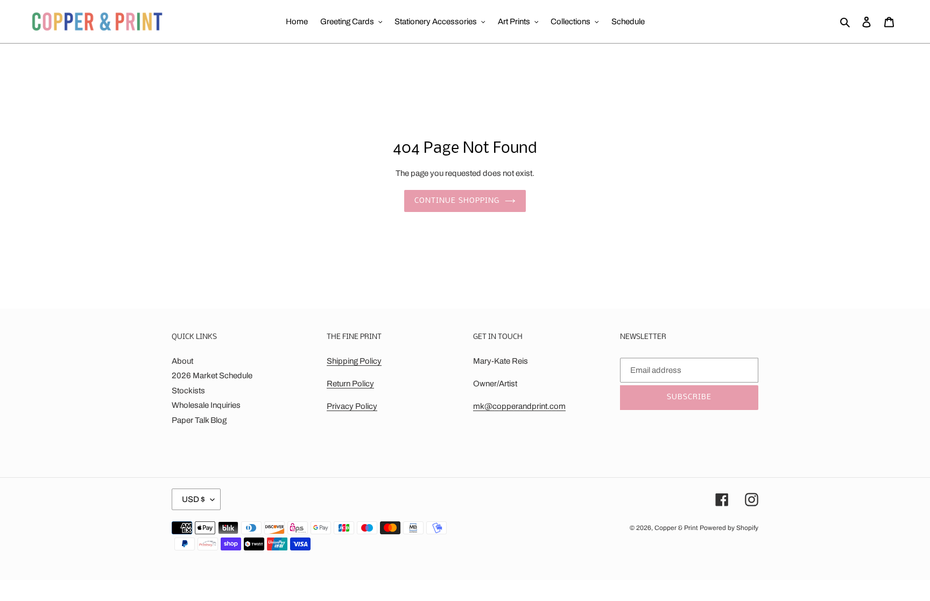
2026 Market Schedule (212, 375)
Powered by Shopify (729, 528)
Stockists (188, 390)
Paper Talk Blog (199, 420)
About (182, 361)
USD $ (193, 499)
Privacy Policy (352, 406)
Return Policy (350, 383)
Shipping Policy (354, 361)
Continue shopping (456, 201)
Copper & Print (676, 528)
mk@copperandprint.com (519, 406)
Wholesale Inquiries (206, 405)
